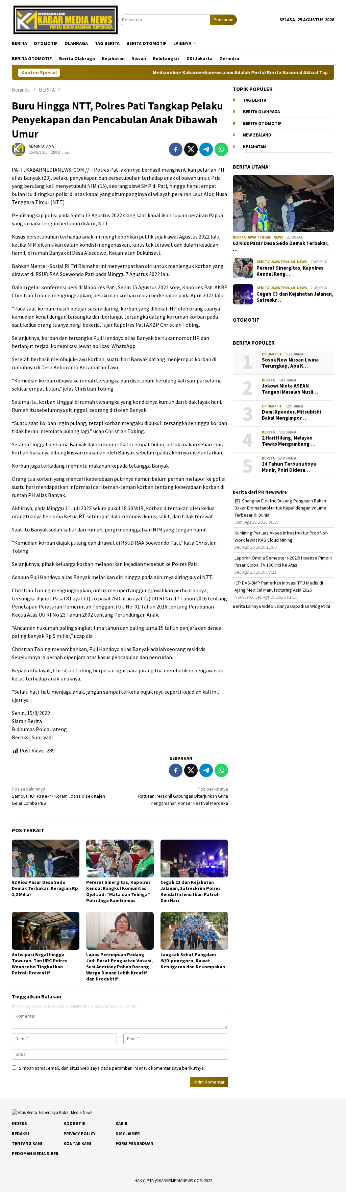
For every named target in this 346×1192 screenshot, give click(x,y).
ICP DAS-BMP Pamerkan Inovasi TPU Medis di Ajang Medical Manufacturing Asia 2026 (278, 586)
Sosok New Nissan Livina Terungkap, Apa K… (290, 363)
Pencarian (223, 20)
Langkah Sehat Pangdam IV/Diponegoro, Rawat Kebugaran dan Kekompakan (192, 960)
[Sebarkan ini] (175, 149)
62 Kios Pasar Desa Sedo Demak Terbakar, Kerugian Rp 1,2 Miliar (45, 888)
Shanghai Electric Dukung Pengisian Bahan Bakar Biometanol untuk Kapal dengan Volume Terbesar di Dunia (280, 508)
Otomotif (272, 354)
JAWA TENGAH (259, 237)
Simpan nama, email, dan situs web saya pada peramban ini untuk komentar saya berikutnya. (112, 1068)
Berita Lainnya (247, 606)
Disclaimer (128, 1134)
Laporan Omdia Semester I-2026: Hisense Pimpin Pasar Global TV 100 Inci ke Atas (283, 561)
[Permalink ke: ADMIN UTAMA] (18, 149)
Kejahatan (254, 147)
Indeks (19, 1123)
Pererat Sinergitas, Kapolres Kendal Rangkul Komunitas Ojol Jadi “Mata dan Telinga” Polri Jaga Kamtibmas (118, 891)
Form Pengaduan (134, 1143)
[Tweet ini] (191, 149)
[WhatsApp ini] (221, 149)
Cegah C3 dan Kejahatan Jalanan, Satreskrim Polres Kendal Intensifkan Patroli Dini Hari (190, 891)
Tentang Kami (27, 1143)
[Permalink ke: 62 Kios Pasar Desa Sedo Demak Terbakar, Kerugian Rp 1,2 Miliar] (45, 858)
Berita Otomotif (262, 123)
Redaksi (20, 1134)
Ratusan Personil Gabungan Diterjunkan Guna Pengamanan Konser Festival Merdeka (183, 796)
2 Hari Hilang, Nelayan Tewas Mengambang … (288, 441)
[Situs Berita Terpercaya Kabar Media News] (65, 19)
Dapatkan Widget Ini (310, 606)
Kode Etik (74, 1123)
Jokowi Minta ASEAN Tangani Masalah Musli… (290, 389)
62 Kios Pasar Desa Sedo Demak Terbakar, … (281, 246)
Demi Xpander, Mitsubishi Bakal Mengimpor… (291, 415)
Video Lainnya (275, 606)
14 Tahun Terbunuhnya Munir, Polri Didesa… (289, 467)
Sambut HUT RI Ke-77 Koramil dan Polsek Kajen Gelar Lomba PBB (58, 796)
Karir (121, 1123)
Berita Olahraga (261, 112)
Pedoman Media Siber (35, 1154)
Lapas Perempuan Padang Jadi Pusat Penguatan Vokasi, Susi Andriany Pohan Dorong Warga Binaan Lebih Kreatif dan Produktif (119, 966)
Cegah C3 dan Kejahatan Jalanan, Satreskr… (294, 297)
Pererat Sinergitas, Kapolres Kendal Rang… (289, 271)
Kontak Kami (77, 1143)
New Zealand (257, 135)
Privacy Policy (79, 1134)
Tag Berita (254, 100)
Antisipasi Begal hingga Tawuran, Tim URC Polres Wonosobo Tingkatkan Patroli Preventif (39, 963)
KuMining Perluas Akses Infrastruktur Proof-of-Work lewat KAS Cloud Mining (281, 536)
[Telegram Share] (206, 149)
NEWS (278, 237)
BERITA (239, 237)
